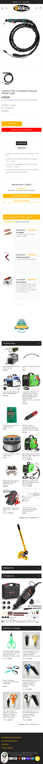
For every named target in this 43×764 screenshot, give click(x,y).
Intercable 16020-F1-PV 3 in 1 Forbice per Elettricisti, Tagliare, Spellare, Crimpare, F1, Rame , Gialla (31, 654)
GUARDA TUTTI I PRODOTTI (28, 518)
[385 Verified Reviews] (21, 334)
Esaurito (11, 124)
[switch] (4, 761)
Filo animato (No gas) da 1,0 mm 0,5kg (11, 454)
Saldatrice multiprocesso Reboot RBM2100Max (11, 392)
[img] (8, 222)
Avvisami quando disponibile (21, 130)
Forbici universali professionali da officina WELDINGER (11, 682)
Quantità (5, 111)
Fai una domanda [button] (22, 201)
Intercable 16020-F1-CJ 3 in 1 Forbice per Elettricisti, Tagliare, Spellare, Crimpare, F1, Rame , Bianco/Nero (30, 714)
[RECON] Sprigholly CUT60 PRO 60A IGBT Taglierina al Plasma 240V (31, 455)
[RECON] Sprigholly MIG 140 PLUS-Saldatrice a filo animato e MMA (30, 482)
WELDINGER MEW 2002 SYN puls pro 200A (11, 367)
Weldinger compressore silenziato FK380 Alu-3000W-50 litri (11, 482)
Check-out (17, 2)
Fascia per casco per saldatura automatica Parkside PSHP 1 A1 (30, 509)
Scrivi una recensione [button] (21, 196)
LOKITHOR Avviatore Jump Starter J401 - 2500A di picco (11, 509)
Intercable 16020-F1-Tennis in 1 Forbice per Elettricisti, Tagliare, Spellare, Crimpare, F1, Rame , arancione (10, 714)
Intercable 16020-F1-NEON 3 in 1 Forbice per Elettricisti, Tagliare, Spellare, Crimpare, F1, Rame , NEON (11, 654)
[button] (19, 304)
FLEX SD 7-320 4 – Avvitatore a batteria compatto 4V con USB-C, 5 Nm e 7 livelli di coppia (30, 428)
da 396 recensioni (20, 222)
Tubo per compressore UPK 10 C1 (31, 367)
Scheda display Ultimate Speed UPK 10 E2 (11, 426)
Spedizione (11, 100)
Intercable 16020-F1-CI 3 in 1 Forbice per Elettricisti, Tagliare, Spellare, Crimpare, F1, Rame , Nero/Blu (31, 684)
